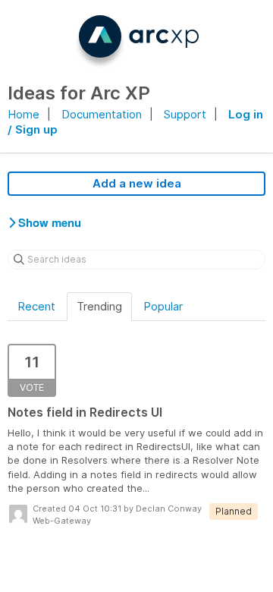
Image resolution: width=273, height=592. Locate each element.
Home (23, 114)
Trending (99, 306)
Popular (163, 306)
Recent (36, 306)
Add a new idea (137, 183)
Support (185, 114)
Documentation (101, 114)
